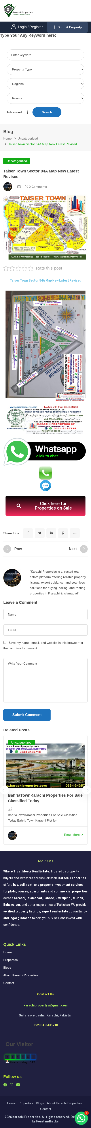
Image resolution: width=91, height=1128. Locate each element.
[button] (81, 1118)
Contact (8, 983)
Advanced (15, 112)
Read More (72, 834)
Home (7, 138)
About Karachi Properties (20, 975)
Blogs (7, 967)
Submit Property (70, 27)
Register (36, 27)
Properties (10, 960)
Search (47, 112)
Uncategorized (28, 138)
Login (23, 27)
